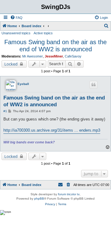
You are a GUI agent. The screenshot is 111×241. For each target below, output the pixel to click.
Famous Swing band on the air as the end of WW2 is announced (55, 46)
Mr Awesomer (32, 56)
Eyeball (23, 84)
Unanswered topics (16, 33)
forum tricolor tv (69, 194)
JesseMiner (54, 56)
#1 (5, 111)
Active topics (43, 33)
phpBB (39, 198)
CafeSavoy (73, 56)
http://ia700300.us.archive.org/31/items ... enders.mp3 (51, 130)
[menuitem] (16, 17)
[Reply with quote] (93, 84)
